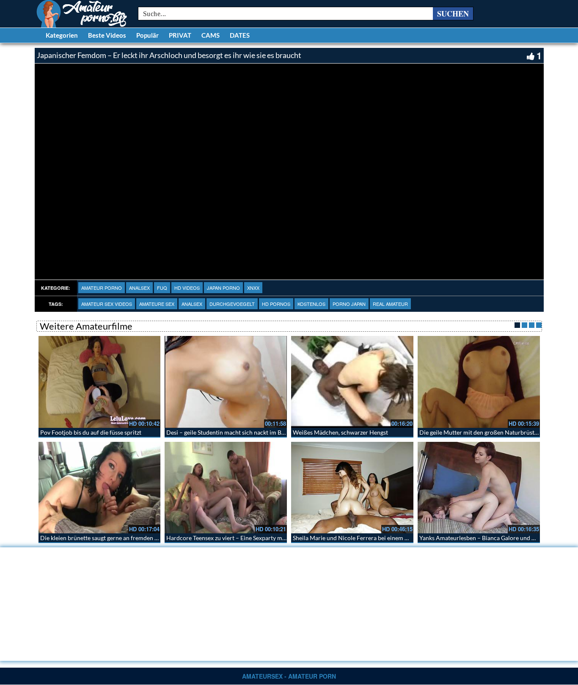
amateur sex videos (106, 303)
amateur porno (101, 287)
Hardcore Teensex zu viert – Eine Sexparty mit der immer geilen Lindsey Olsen (267, 537)
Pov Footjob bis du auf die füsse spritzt (90, 432)
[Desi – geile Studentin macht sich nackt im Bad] (226, 382)
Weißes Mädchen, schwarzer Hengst (340, 432)
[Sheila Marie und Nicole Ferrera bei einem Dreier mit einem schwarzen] (352, 488)
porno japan (349, 303)
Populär (147, 35)
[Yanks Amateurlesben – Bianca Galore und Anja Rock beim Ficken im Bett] (479, 488)
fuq (162, 287)
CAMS (210, 35)
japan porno (223, 287)
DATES (240, 35)
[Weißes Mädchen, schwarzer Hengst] (352, 382)
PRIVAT (180, 35)
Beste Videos (107, 35)
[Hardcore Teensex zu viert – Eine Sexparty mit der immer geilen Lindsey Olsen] (226, 488)
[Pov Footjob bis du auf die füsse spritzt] (100, 382)
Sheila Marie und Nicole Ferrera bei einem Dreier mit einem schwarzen (386, 537)
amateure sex (156, 303)
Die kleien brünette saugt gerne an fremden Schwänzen (112, 537)
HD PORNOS (276, 303)
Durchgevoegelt (232, 303)
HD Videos (187, 287)
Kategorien (62, 35)
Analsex (139, 287)
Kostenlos (311, 303)
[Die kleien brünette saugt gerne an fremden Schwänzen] (100, 488)
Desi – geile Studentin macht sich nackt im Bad (227, 432)
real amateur (390, 303)
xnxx (253, 287)
